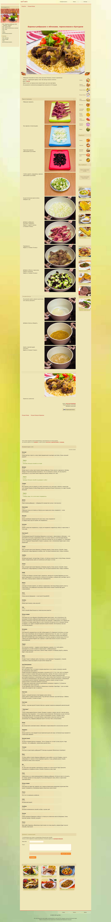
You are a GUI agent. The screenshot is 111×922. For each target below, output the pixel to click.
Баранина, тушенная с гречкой (83, 271)
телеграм (62, 442)
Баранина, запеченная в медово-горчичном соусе (84, 284)
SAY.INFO (24, 2)
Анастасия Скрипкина (71, 403)
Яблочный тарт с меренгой (82, 225)
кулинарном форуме (58, 838)
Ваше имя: (24, 841)
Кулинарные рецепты (63, 1)
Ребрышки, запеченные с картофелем (47, 876)
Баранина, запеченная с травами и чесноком (84, 297)
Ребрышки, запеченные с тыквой (67, 876)
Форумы (74, 1)
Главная (63, 912)
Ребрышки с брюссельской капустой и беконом (29, 889)
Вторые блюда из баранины (37, 415)
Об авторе (85, 1)
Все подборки (83, 164)
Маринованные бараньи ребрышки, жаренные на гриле (30, 876)
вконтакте (48, 442)
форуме (36, 442)
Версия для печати (70, 409)
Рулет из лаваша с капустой (82, 238)
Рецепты (24, 6)
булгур (28, 81)
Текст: (23, 844)
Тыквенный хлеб (82, 211)
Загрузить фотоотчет (65, 853)
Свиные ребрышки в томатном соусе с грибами (48, 889)
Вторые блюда (31, 6)
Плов (80, 257)
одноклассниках (55, 442)
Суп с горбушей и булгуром (82, 199)
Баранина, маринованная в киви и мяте (84, 310)
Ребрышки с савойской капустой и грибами (67, 889)
